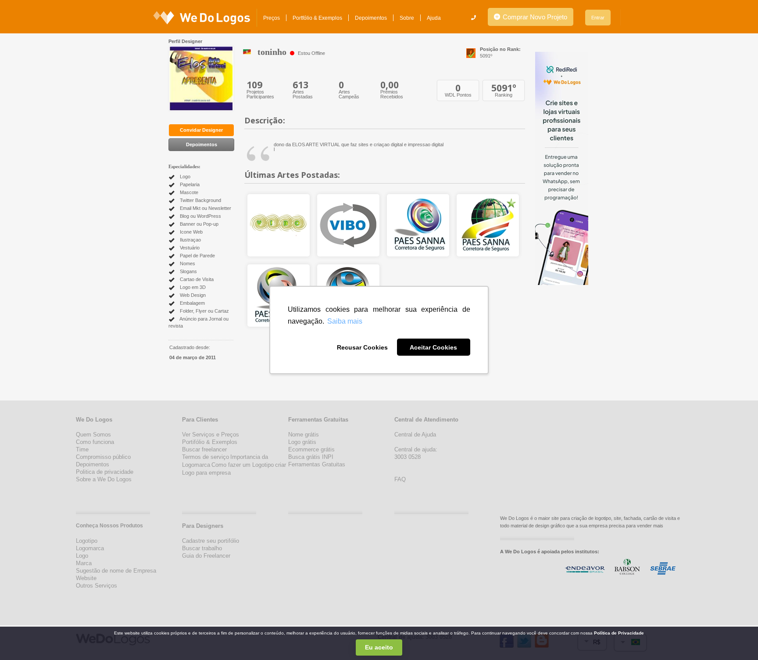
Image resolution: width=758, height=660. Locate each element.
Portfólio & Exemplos (317, 18)
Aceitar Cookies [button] (433, 347)
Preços (271, 18)
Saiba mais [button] (344, 321)
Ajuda (434, 18)
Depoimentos (371, 18)
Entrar (597, 17)
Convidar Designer (201, 130)
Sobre (407, 18)
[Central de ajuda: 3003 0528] (473, 17)
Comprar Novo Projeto (534, 17)
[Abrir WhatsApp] (22, 637)
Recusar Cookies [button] (362, 347)
